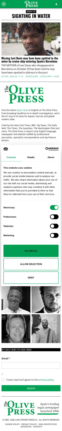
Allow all (31, 250)
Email (6, 358)
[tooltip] (16, 298)
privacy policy (46, 379)
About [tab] (51, 157)
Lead (56, 76)
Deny (31, 277)
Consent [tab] (11, 157)
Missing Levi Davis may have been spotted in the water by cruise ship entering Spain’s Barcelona (29, 59)
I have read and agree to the (30, 379)
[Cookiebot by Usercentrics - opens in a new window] (45, 149)
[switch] (54, 216)
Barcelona (32, 76)
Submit (31, 388)
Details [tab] (31, 157)
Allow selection (31, 264)
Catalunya (46, 76)
